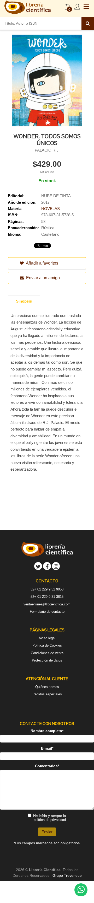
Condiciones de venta (47, 653)
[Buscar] (87, 23)
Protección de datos (47, 660)
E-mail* (47, 748)
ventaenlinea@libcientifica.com (47, 604)
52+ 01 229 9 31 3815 (47, 597)
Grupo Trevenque (67, 875)
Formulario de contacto (47, 612)
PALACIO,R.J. (47, 150)
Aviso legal (47, 638)
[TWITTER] (38, 566)
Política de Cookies (47, 645)
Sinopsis (24, 301)
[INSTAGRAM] (56, 566)
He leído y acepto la (49, 818)
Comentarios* (47, 766)
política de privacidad (50, 820)
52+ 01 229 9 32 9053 (47, 589)
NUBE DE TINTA (56, 196)
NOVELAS (50, 208)
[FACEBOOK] (47, 566)
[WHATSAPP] (80, 889)
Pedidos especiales (47, 694)
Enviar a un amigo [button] (42, 278)
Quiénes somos (47, 687)
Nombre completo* (47, 731)
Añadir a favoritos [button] (41, 263)
